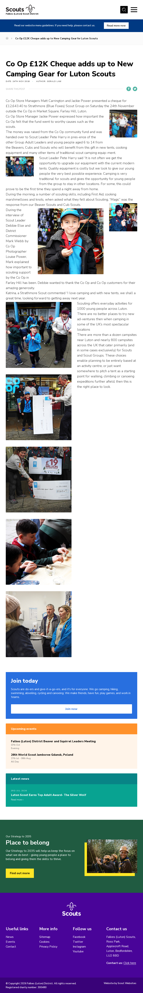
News (10, 937)
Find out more (20, 873)
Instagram (79, 947)
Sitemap (44, 937)
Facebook (79, 937)
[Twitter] (135, 89)
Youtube (78, 951)
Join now (71, 709)
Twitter (78, 942)
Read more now (116, 25)
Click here (129, 963)
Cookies (44, 942)
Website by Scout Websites (120, 983)
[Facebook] (128, 89)
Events (10, 942)
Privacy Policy (48, 947)
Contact (11, 947)
